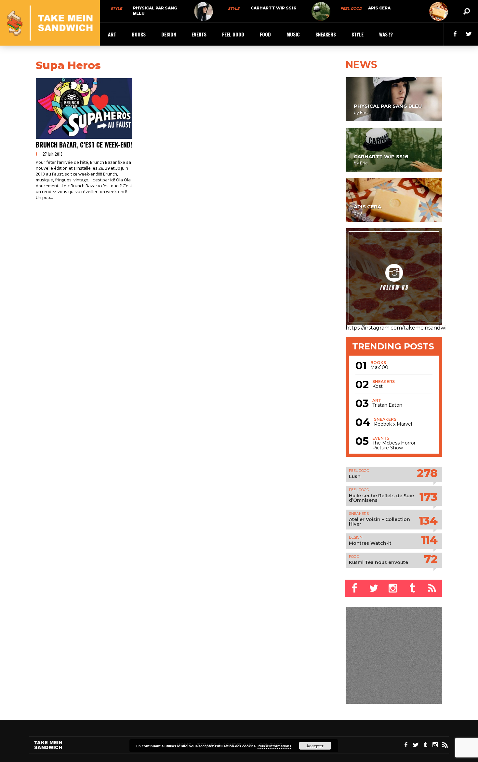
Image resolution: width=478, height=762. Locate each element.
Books (139, 34)
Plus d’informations (274, 745)
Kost (377, 386)
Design (168, 34)
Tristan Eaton (387, 405)
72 (430, 559)
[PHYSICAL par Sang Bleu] (203, 11)
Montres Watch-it (370, 543)
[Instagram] (394, 588)
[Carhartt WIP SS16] (321, 11)
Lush (355, 476)
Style (116, 8)
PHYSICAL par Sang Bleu (388, 106)
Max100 (379, 367)
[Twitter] (374, 588)
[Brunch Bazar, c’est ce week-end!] (84, 108)
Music (293, 34)
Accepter (315, 746)
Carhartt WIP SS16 (273, 8)
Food (265, 34)
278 (427, 473)
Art (112, 34)
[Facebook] (355, 588)
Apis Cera (379, 8)
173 (428, 497)
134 (428, 521)
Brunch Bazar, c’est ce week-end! (84, 144)
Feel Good (351, 8)
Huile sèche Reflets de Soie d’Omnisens (381, 497)
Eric (364, 112)
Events (199, 34)
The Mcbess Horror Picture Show (394, 445)
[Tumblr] (413, 588)
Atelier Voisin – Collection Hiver (379, 521)
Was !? (386, 34)
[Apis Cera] (438, 11)
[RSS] (432, 588)
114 (429, 540)
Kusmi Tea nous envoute (378, 562)
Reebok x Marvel (393, 424)
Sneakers (325, 34)
